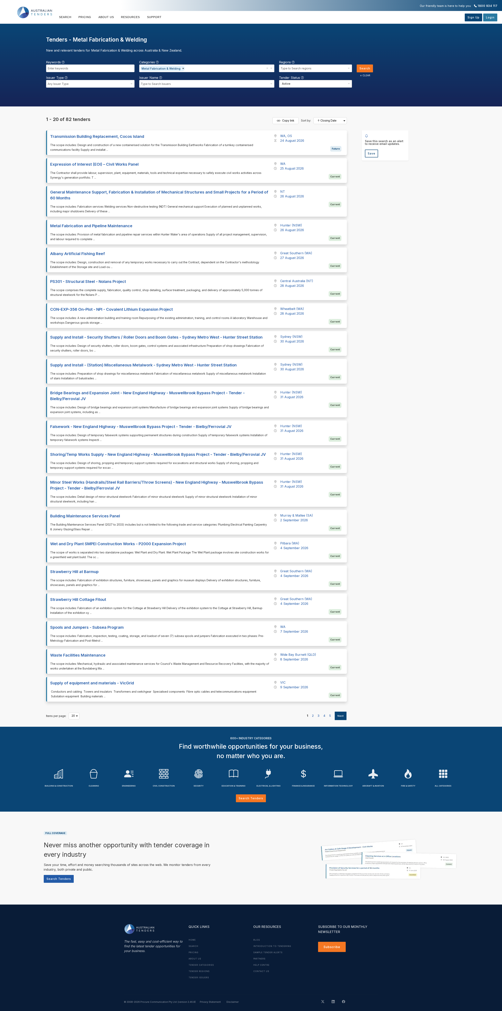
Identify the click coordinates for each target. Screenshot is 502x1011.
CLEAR (366, 75)
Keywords (54, 62)
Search (65, 17)
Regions (285, 62)
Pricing (84, 17)
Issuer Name (149, 78)
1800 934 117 (487, 5)
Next (340, 715)
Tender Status (290, 78)
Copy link (287, 120)
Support (154, 17)
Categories (147, 62)
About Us (106, 17)
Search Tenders (251, 798)
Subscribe (332, 947)
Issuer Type (55, 78)
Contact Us (261, 971)
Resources (130, 17)
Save (371, 153)
